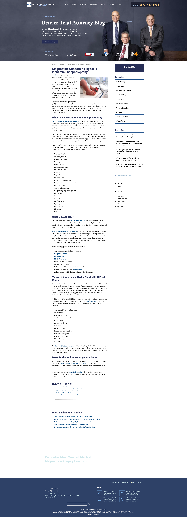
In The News (111, 4)
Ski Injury (119, 112)
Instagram (56, 504)
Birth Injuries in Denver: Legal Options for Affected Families (67, 390)
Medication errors (60, 259)
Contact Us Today (50, 42)
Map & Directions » (62, 495)
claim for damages (91, 301)
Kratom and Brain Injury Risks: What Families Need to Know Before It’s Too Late (129, 143)
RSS (133, 482)
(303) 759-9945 (51, 491)
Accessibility (96, 514)
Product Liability (122, 108)
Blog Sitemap (90, 514)
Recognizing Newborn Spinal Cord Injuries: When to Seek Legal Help (69, 388)
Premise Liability (122, 104)
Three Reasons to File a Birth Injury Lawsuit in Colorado (66, 386)
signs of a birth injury (76, 372)
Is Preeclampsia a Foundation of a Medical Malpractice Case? (67, 394)
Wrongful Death (122, 121)
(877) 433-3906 (51, 488)
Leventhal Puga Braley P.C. (41, 4)
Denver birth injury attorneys (65, 346)
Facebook (47, 504)
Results (103, 4)
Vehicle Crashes (122, 117)
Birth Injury (62, 64)
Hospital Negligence (123, 90)
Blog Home (125, 482)
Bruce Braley (129, 21)
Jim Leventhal (108, 39)
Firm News (120, 86)
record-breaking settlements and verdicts (73, 364)
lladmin (56, 75)
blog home (54, 64)
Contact (139, 482)
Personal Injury (122, 99)
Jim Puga (115, 17)
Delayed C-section (60, 254)
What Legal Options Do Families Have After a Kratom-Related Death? (128, 152)
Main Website (115, 482)
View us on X (60, 504)
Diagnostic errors (60, 256)
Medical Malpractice (124, 95)
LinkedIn (51, 504)
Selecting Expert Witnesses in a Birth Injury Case (65, 392)
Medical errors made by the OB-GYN (64, 231)
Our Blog (99, 487)
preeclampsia (77, 269)
